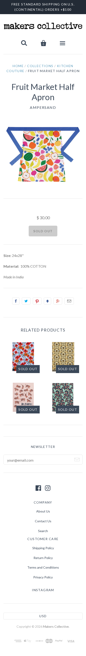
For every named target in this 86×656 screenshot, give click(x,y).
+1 (57, 301)
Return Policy (43, 558)
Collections (40, 66)
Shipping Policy (43, 548)
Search (43, 531)
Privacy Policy (43, 577)
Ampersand (43, 107)
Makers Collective (56, 626)
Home (18, 66)
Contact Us (43, 521)
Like (15, 301)
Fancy (47, 301)
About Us (43, 511)
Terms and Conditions (43, 567)
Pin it (37, 301)
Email (69, 301)
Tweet (26, 301)
